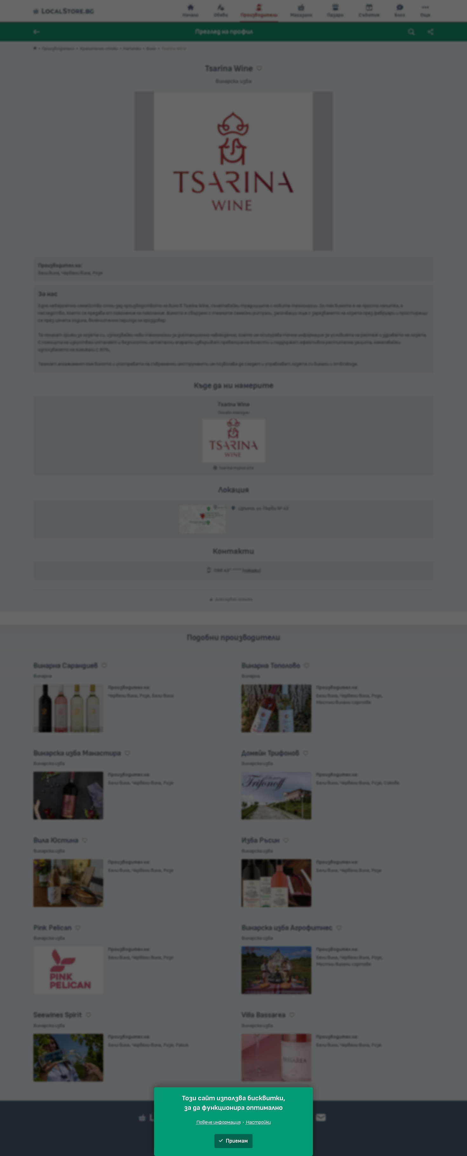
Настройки (258, 1122)
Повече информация (218, 1122)
